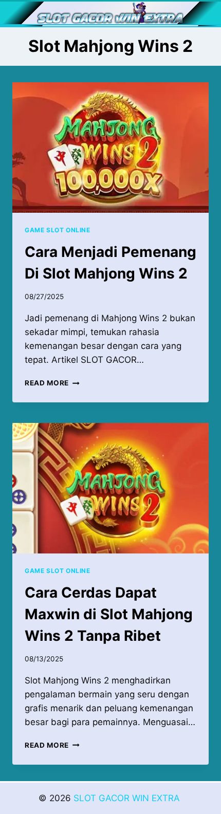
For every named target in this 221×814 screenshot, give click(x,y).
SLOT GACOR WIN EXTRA (127, 798)
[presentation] (110, 147)
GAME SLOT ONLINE (57, 230)
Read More (52, 383)
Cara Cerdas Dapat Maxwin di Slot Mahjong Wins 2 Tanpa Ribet (109, 614)
